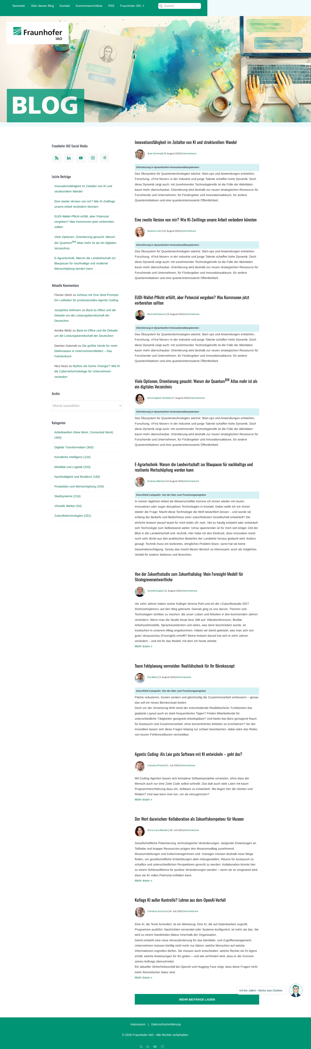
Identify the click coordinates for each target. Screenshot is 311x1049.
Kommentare (189, 153)
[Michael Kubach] (140, 312)
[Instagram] (93, 158)
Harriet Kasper (155, 590)
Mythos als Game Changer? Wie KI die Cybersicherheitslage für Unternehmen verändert (87, 371)
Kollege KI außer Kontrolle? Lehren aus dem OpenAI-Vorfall (180, 900)
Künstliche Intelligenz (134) (72, 457)
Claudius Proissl (155, 765)
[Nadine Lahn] (140, 229)
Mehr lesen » (143, 646)
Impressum (137, 1024)
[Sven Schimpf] (140, 152)
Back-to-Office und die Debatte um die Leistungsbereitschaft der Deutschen (85, 315)
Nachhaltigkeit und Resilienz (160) (77, 476)
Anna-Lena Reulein (157, 830)
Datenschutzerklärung (166, 1024)
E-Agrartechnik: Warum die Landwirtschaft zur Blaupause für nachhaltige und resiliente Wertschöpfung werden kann (194, 467)
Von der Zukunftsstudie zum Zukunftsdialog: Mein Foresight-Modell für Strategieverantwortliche (189, 576)
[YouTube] (81, 158)
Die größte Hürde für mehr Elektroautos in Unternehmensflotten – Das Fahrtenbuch (86, 351)
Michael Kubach (156, 314)
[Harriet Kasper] (140, 589)
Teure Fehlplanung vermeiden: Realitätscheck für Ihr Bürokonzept (185, 666)
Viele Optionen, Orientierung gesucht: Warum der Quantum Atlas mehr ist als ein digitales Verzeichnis (196, 384)
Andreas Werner (156, 481)
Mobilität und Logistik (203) (72, 467)
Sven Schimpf (154, 153)
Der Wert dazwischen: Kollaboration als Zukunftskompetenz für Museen (189, 819)
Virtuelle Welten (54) (68, 506)
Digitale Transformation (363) (74, 447)
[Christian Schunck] (140, 909)
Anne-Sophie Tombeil (158, 397)
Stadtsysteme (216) (67, 496)
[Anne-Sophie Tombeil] (140, 396)
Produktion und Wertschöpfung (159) (79, 486)
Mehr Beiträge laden (197, 999)
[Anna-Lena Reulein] (140, 828)
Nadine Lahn (154, 230)
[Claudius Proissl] (140, 764)
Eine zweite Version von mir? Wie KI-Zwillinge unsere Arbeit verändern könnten (196, 219)
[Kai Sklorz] (140, 675)
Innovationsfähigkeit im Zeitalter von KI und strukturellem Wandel (186, 142)
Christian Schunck (157, 911)
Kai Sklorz (152, 677)
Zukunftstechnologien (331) (72, 515)
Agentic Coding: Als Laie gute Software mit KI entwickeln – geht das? (188, 754)
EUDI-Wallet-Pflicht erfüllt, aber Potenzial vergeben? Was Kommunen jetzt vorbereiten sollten (192, 300)
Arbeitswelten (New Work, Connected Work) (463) (83, 435)
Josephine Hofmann (67, 310)
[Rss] (57, 158)
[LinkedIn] (69, 158)
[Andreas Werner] (140, 479)
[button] (296, 990)
